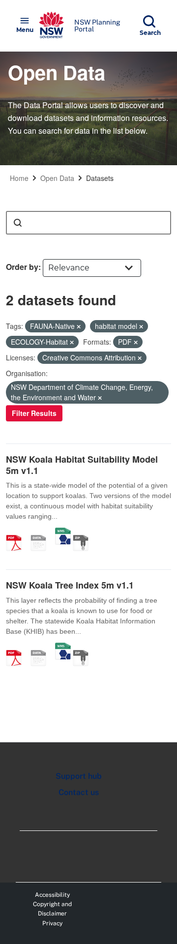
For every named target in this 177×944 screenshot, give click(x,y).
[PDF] (17, 532)
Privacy (52, 923)
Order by (22, 266)
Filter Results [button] (34, 413)
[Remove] (79, 326)
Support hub (79, 776)
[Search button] (18, 223)
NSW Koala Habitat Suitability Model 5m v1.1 (82, 465)
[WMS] (63, 532)
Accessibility (52, 894)
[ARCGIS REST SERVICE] (41, 532)
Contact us (79, 792)
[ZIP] (84, 532)
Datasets (100, 178)
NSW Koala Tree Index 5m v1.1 (70, 585)
